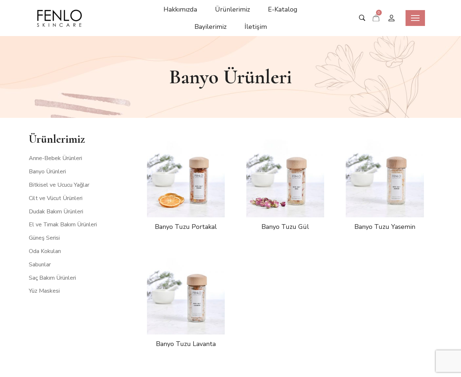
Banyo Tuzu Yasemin (384, 226)
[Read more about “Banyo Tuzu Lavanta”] (195, 310)
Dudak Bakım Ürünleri (56, 212)
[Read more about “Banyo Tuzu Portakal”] (195, 193)
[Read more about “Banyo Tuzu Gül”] (294, 193)
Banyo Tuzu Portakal (186, 226)
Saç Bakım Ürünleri (52, 278)
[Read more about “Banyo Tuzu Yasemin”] (393, 193)
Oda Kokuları (45, 251)
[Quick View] (177, 193)
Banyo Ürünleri (47, 172)
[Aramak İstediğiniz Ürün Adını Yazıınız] (362, 18)
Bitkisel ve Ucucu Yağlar (59, 185)
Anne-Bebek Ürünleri (55, 159)
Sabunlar (40, 265)
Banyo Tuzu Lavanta (186, 344)
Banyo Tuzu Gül (285, 226)
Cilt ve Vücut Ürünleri (55, 198)
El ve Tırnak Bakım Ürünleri (63, 225)
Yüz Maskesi (44, 291)
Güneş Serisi (44, 238)
